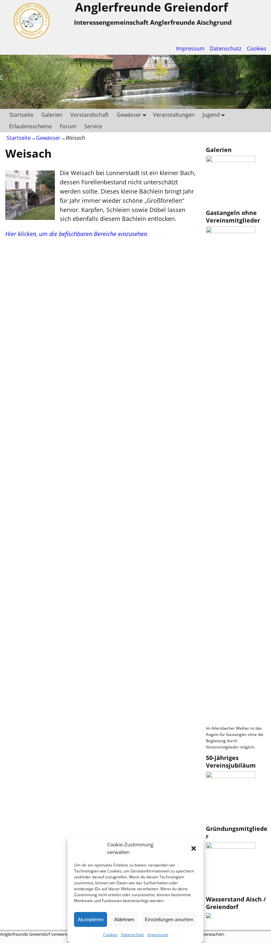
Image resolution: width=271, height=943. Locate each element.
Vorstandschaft (89, 114)
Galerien (51, 114)
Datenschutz (132, 934)
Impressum (157, 934)
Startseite (21, 114)
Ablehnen (124, 919)
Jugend (211, 114)
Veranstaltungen (174, 114)
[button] (193, 848)
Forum (68, 126)
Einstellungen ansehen (169, 919)
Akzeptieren (90, 919)
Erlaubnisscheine (30, 126)
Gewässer (129, 114)
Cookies (110, 934)
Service (93, 126)
